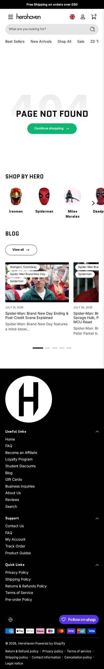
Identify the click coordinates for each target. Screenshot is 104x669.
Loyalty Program (19, 459)
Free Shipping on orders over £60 (52, 4)
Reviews (12, 499)
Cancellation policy (78, 657)
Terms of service (79, 651)
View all (18, 249)
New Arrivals (41, 41)
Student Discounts (20, 466)
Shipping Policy (18, 579)
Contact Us (14, 526)
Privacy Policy (17, 572)
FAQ (8, 446)
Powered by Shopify (50, 643)
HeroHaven (26, 643)
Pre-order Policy (18, 599)
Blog (9, 473)
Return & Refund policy (22, 651)
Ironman (16, 211)
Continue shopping (49, 128)
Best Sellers (14, 41)
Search (11, 506)
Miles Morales (73, 214)
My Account (15, 539)
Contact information (46, 657)
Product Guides (18, 553)
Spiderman (44, 211)
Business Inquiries (20, 486)
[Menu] (10, 17)
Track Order (15, 546)
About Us (13, 493)
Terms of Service (19, 592)
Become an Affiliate (21, 452)
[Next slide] (93, 203)
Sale (80, 41)
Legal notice (14, 663)
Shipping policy (16, 657)
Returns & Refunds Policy (26, 586)
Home (10, 439)
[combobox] (45, 29)
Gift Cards (13, 479)
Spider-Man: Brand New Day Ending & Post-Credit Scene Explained (36, 315)
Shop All (64, 41)
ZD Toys (97, 41)
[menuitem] (52, 439)
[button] (72, 17)
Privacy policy (52, 651)
